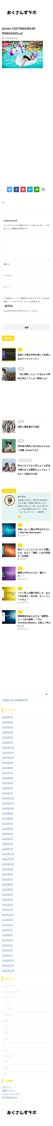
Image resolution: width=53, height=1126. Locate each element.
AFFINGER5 (42, 1122)
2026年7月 (7, 717)
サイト (6, 287)
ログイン (6, 1087)
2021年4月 (7, 945)
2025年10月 (8, 757)
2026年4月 (7, 732)
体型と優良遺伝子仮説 (28, 426)
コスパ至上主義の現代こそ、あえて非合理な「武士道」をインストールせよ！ (34, 596)
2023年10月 (8, 808)
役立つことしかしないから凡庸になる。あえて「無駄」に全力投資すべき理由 (34, 552)
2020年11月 (8, 965)
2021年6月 (7, 935)
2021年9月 (7, 919)
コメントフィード (10, 1093)
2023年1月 (7, 849)
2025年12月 (8, 747)
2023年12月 (8, 798)
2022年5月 (7, 889)
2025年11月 (8, 752)
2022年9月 (7, 869)
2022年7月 (7, 879)
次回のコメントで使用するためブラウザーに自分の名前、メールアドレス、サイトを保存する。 (26, 300)
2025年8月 (7, 767)
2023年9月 (7, 813)
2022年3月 (7, 899)
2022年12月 (8, 854)
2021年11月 (7, 909)
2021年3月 (7, 950)
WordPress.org (9, 1097)
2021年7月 (7, 930)
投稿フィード (8, 1090)
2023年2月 (7, 843)
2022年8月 (7, 874)
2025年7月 (7, 772)
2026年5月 (7, 727)
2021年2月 (7, 955)
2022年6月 (7, 884)
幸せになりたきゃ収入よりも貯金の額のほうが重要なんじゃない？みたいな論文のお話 (34, 469)
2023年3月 (7, 838)
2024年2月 (7, 788)
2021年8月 (7, 925)
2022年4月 (7, 894)
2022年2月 (7, 904)
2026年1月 (7, 742)
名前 (6, 264)
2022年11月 (8, 859)
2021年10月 (8, 914)
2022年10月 (8, 864)
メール (7, 275)
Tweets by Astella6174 (15, 699)
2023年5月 (7, 828)
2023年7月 (7, 823)
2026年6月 (7, 722)
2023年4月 (7, 833)
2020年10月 (8, 970)
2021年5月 (7, 940)
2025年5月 (7, 778)
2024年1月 (7, 793)
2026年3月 (7, 737)
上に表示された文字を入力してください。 (21, 311)
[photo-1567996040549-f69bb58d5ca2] (30, 189)
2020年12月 (8, 960)
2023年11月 (8, 803)
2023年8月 (7, 818)
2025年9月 (7, 762)
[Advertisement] (26, 100)
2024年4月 (7, 783)
